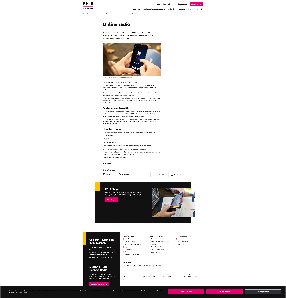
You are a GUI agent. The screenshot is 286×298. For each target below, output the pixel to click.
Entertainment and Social (131, 14)
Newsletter (127, 279)
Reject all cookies (224, 292)
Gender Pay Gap (188, 274)
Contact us (127, 276)
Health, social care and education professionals (132, 253)
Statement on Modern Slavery (152, 274)
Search (198, 9)
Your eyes (136, 9)
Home (85, 14)
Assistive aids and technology (115, 14)
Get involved (172, 9)
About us (128, 239)
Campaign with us (185, 9)
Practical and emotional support (154, 9)
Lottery (153, 244)
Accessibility (167, 276)
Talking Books (155, 252)
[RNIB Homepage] (88, 6)
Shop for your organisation (160, 242)
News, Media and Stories (133, 244)
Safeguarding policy (149, 276)
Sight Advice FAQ (157, 247)
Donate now (195, 4)
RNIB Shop (110, 200)
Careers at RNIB (130, 242)
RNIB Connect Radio (98, 285)
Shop (153, 239)
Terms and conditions (150, 279)
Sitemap (166, 279)
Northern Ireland (183, 242)
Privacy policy (167, 274)
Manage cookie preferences (191, 276)
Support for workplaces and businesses (134, 248)
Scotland (180, 239)
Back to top (107, 163)
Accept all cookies (186, 292)
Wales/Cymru (182, 244)
